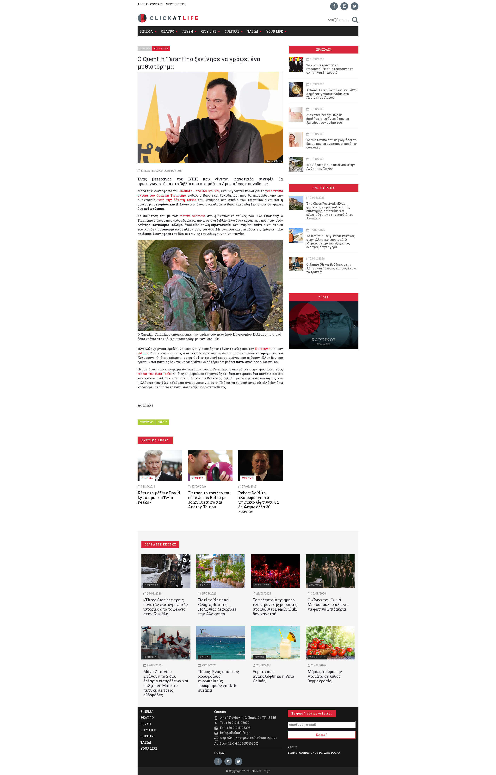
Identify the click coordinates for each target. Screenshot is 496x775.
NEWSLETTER (176, 4)
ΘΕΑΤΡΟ (167, 31)
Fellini (143, 353)
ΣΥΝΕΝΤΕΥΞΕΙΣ (324, 188)
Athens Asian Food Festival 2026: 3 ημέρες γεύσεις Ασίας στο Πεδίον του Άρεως (331, 93)
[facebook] (334, 6)
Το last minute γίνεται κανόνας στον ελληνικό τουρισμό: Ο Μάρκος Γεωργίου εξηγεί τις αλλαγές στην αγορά (330, 241)
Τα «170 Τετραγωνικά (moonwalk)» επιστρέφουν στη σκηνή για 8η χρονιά (329, 68)
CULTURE (232, 31)
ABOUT (143, 4)
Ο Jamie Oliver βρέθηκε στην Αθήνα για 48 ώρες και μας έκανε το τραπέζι (331, 268)
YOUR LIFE (274, 31)
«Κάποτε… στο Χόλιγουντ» (199, 191)
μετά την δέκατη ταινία (176, 200)
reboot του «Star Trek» (155, 374)
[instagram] (344, 6)
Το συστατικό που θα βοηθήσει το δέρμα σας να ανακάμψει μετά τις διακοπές (331, 143)
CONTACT (156, 4)
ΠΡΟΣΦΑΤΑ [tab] (323, 49)
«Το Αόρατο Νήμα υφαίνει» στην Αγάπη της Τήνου (330, 166)
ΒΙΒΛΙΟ (162, 422)
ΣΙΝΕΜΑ (146, 31)
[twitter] (354, 6)
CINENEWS (147, 422)
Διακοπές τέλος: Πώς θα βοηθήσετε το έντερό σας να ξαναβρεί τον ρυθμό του (327, 118)
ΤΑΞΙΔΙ (252, 31)
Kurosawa (262, 349)
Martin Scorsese (192, 216)
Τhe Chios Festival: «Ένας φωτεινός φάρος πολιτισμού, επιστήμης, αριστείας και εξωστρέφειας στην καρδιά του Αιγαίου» (330, 210)
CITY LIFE (208, 31)
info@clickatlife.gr (235, 733)
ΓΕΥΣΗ (187, 31)
